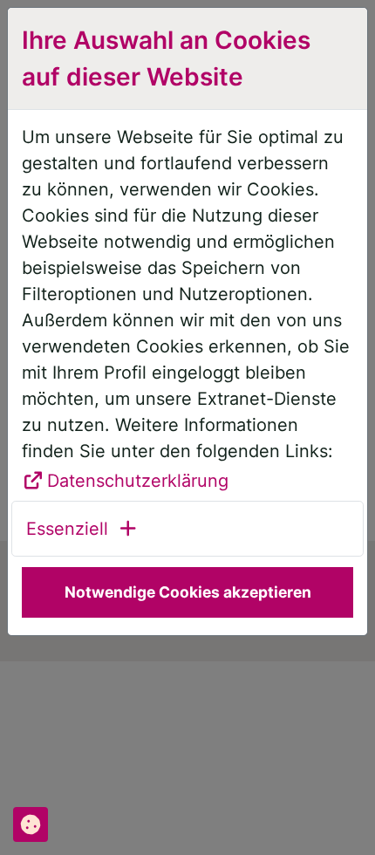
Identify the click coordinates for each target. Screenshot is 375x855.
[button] (82, 529)
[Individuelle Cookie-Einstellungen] (30, 824)
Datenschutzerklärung (137, 480)
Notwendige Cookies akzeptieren (188, 592)
